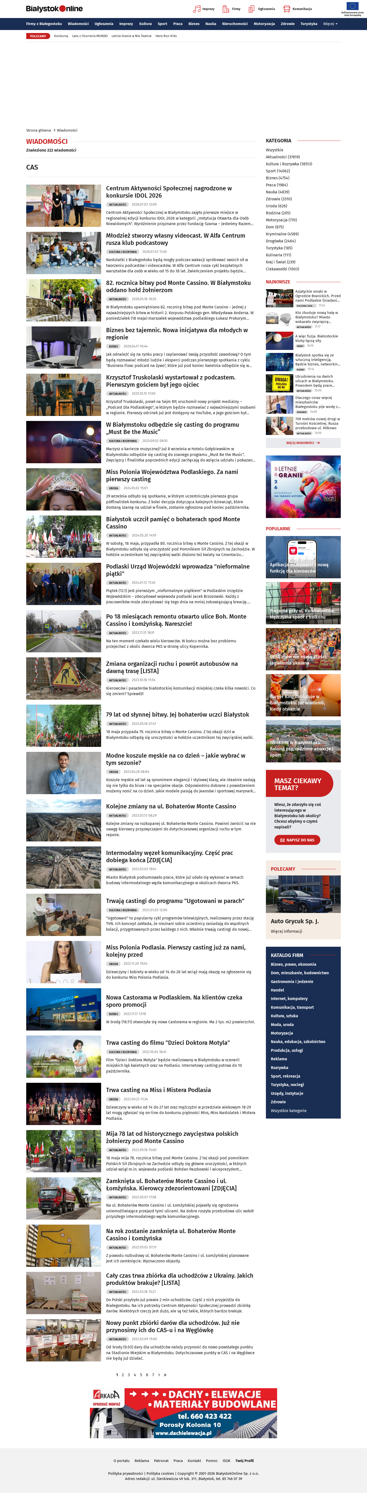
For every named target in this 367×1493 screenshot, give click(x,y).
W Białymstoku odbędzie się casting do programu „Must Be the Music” (172, 428)
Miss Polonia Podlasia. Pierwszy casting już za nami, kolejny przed (176, 951)
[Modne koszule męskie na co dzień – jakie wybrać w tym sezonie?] (63, 773)
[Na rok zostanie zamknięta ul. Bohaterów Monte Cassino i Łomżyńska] (63, 1246)
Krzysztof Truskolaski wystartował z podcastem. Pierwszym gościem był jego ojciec (170, 381)
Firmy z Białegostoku (44, 24)
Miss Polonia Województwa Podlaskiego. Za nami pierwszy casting (172, 475)
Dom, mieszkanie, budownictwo (300, 972)
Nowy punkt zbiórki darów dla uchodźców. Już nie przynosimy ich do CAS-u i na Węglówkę (173, 1326)
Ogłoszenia (266, 9)
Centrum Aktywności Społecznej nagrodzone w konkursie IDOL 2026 (169, 192)
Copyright (186, 1473)
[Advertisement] (183, 84)
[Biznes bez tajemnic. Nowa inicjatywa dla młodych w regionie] (63, 347)
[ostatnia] (165, 1374)
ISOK (226, 1460)
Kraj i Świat (276, 262)
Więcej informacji (286, 931)
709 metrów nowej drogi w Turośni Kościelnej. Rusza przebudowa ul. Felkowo (317, 423)
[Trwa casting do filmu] (63, 1057)
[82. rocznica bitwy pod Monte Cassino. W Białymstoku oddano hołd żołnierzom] (63, 300)
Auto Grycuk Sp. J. (295, 921)
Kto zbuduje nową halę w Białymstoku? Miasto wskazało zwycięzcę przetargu (316, 317)
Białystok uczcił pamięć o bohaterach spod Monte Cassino (173, 523)
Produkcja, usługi (287, 1050)
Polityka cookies (160, 1473)
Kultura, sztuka (284, 1016)
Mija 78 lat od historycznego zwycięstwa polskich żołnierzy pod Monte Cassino (172, 1137)
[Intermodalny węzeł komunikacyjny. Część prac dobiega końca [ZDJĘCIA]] (63, 867)
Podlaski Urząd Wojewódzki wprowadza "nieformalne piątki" (178, 570)
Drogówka (274, 241)
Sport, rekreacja (285, 1076)
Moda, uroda (282, 1024)
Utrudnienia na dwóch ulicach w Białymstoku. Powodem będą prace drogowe (314, 381)
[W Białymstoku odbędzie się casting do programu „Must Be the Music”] (63, 442)
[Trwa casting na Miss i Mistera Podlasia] (63, 1104)
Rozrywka (279, 1067)
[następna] (159, 1374)
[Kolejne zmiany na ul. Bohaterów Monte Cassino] (63, 820)
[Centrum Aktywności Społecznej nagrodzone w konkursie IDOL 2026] (63, 206)
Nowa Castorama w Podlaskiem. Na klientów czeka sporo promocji (174, 1001)
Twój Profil (244, 1460)
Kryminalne (276, 234)
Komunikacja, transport (292, 1007)
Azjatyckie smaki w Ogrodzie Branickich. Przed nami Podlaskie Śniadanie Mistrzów (318, 296)
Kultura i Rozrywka (123, 252)
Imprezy (208, 9)
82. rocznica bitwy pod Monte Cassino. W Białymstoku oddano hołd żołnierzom (178, 286)
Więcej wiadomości (300, 443)
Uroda (113, 488)
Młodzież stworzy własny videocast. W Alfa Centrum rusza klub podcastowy (175, 239)
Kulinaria (274, 255)
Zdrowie (288, 24)
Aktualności (117, 204)
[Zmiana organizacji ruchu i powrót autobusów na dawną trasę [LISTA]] (63, 678)
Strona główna (38, 130)
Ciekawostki (276, 269)
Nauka (210, 24)
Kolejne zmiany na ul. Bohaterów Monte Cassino (171, 806)
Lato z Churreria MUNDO (90, 36)
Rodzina (273, 213)
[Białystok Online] (54, 9)
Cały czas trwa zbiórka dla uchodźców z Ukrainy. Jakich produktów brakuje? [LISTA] (179, 1279)
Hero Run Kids (166, 36)
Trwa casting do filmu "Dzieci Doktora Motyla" (168, 1042)
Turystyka (309, 24)
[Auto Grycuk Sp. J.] (303, 894)
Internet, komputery (289, 998)
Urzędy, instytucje (287, 1093)
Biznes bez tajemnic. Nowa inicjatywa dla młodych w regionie (177, 334)
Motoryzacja (264, 24)
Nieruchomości (235, 24)
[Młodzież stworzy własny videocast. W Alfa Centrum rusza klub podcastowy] (63, 253)
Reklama (279, 1059)
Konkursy (61, 36)
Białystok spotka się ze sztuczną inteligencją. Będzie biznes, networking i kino (317, 359)
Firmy (236, 9)
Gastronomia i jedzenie (292, 981)
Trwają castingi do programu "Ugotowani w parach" (175, 900)
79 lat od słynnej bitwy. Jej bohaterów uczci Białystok (177, 714)
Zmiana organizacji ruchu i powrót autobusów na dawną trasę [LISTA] (172, 667)
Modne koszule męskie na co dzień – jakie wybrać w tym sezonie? (175, 759)
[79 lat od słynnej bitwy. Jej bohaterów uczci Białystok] (63, 726)
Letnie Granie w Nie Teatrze (132, 36)
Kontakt (194, 1460)
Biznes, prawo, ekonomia (293, 964)
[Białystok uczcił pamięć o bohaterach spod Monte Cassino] (63, 537)
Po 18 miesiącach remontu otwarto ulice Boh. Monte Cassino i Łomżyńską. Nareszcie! (176, 620)
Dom (270, 227)
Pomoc (212, 1460)
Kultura (145, 24)
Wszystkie (274, 150)
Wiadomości (78, 24)
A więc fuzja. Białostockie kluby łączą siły (316, 338)
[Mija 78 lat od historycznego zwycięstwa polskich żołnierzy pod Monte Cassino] (63, 1151)
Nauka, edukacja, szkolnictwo (298, 1041)
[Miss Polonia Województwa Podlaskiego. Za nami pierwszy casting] (63, 489)
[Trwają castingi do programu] (63, 915)
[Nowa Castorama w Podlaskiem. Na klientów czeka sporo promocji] (63, 1009)
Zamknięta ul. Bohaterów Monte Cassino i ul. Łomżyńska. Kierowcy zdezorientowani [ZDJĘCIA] (171, 1185)
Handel (277, 990)
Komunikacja (302, 9)
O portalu (122, 1460)
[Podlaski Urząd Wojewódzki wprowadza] (63, 584)
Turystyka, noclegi (287, 1084)
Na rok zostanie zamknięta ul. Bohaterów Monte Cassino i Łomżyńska (171, 1235)
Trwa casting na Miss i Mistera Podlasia (158, 1090)
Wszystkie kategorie (289, 1110)
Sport (162, 24)
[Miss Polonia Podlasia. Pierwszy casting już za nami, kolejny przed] (63, 962)
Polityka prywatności (125, 1473)
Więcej (328, 24)
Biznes (193, 24)
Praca (178, 24)
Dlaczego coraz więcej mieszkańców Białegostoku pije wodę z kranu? (316, 402)
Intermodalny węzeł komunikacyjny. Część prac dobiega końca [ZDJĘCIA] (169, 856)
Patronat (161, 1460)
